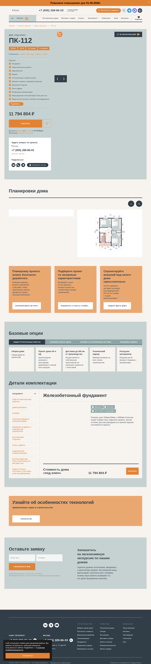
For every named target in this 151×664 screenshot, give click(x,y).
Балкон (22, 54)
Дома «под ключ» (40, 26)
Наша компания (129, 628)
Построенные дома (50, 18)
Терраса (38, 54)
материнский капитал (25, 133)
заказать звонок (17, 154)
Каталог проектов (24, 26)
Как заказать (104, 635)
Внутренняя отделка (18, 438)
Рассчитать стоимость (85, 631)
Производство (128, 635)
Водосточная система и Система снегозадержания (21, 471)
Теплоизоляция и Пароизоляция (20, 420)
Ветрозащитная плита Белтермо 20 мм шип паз (21, 461)
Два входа (30, 54)
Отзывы (103, 631)
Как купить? (92, 18)
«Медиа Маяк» (135, 663)
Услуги (81, 18)
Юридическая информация (60, 663)
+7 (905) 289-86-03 (51, 10)
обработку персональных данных (49, 575)
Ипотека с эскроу (68, 18)
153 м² (13, 48)
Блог (116, 18)
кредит (19, 131)
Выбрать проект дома (85, 628)
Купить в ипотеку (106, 642)
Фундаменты (82, 642)
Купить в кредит (105, 649)
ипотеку (28, 131)
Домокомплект (19, 407)
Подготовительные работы (21, 401)
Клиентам (106, 18)
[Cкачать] (131, 204)
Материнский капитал (108, 645)
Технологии (127, 638)
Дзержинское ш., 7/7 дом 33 (56, 645)
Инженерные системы (85, 649)
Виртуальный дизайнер (85, 635)
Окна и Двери (18, 445)
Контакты (125, 18)
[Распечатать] (139, 204)
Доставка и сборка (106, 638)
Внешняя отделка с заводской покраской (21, 429)
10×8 (22, 48)
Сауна (45, 54)
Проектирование (83, 638)
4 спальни (43, 48)
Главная (12, 26)
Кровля (15, 413)
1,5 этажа (31, 48)
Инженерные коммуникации (19, 452)
